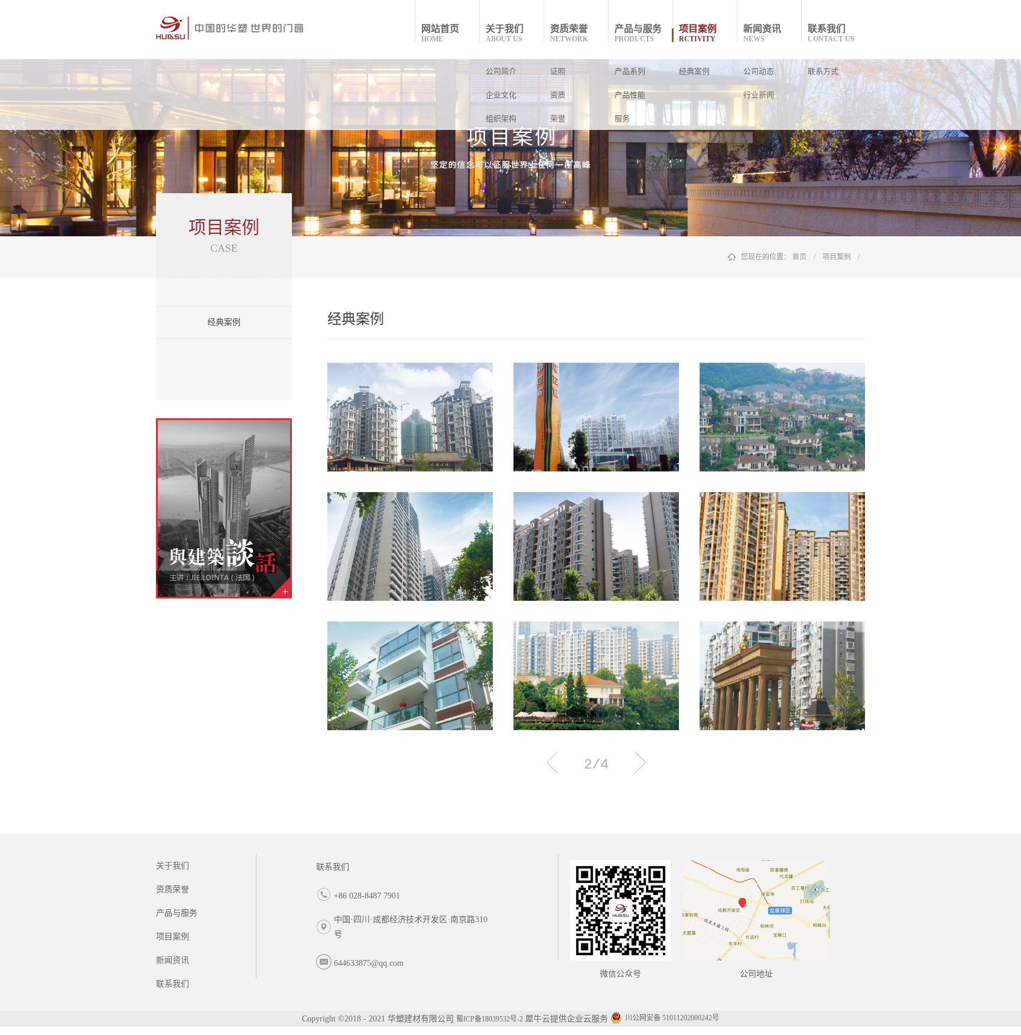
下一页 (640, 762)
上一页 (552, 762)
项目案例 (836, 257)
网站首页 (440, 33)
